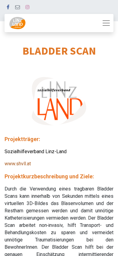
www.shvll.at (18, 164)
